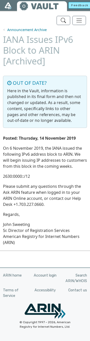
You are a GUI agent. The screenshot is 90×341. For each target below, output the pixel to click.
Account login (45, 275)
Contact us (77, 290)
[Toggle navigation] (79, 20)
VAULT (45, 6)
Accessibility (45, 290)
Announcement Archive (27, 29)
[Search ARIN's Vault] (63, 20)
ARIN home (12, 275)
